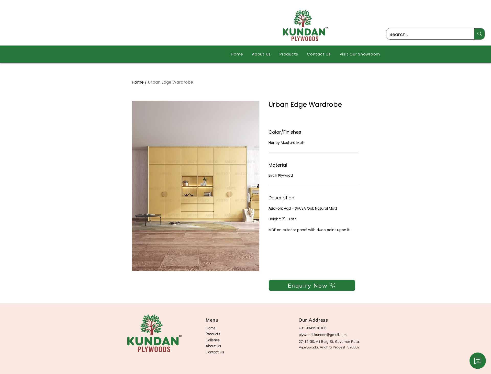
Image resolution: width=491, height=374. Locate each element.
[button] (289, 54)
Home (138, 82)
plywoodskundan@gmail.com (323, 334)
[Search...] (479, 33)
